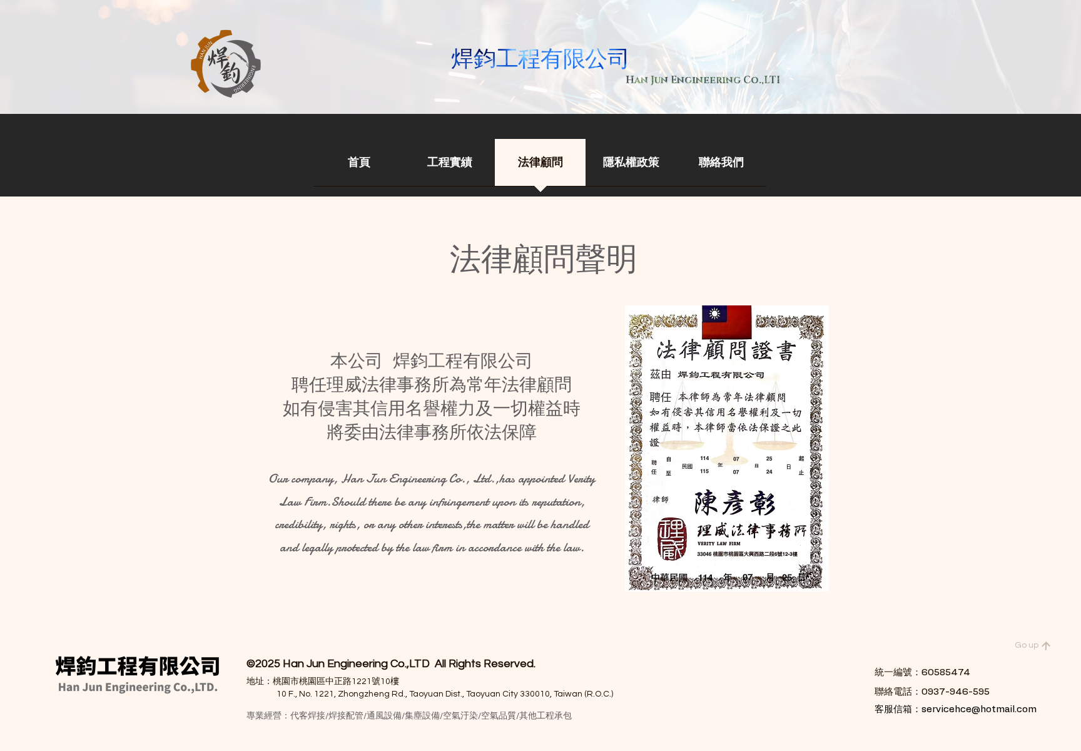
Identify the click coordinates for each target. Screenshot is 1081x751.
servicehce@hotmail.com (979, 709)
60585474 (945, 672)
